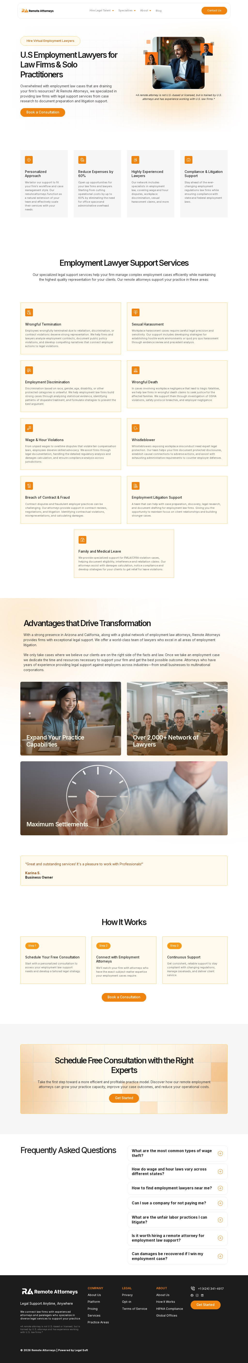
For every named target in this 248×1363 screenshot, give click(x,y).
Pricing (93, 1309)
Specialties (125, 10)
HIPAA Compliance (169, 1309)
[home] (37, 11)
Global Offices (166, 1315)
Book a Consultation (42, 112)
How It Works (165, 1302)
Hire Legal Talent (100, 10)
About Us (94, 1295)
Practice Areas (98, 1322)
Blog (159, 10)
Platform (94, 1302)
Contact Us (214, 10)
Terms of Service (134, 1309)
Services (94, 1315)
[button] (102, 10)
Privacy (127, 1295)
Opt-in (126, 1302)
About (144, 10)
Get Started (124, 1098)
